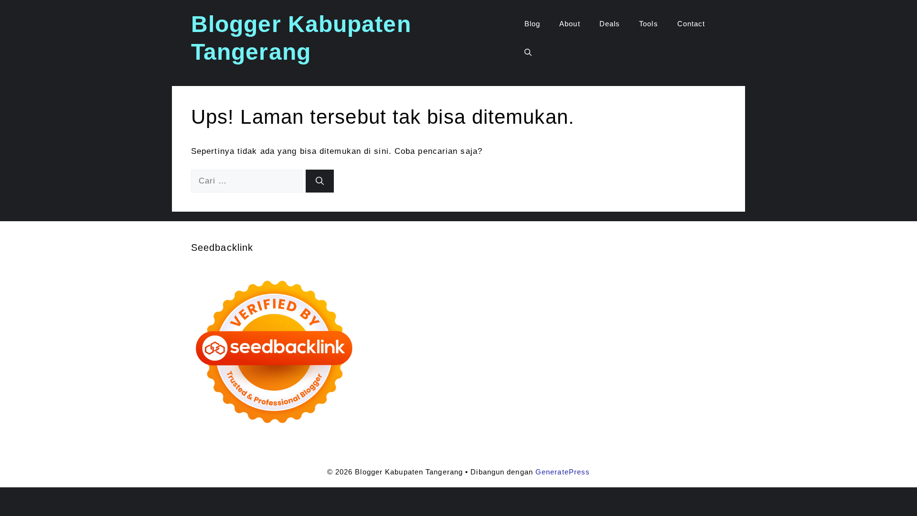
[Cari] (320, 181)
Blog (532, 24)
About (569, 24)
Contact (691, 24)
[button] (528, 52)
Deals (609, 24)
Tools (648, 24)
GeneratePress (562, 472)
